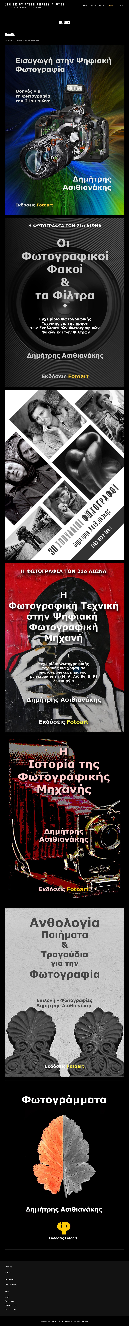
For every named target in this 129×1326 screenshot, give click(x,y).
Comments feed (11, 1305)
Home (85, 5)
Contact (120, 5)
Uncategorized (10, 1285)
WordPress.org (10, 1309)
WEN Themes (84, 1321)
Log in (7, 1297)
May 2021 (8, 1272)
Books (111, 5)
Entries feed (9, 1301)
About (92, 5)
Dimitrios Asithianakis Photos (35, 4)
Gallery (101, 5)
